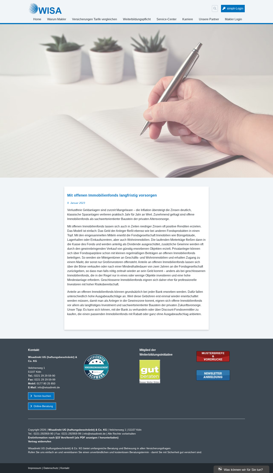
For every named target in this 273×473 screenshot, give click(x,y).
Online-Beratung (43, 406)
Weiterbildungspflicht (137, 19)
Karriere (187, 19)
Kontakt (64, 467)
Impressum (34, 467)
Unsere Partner (209, 19)
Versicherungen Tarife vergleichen (94, 19)
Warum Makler (56, 19)
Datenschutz (50, 467)
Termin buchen (42, 395)
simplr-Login (235, 8)
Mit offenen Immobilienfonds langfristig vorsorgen (112, 195)
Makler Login (233, 19)
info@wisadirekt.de (49, 387)
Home (37, 19)
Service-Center (166, 19)
